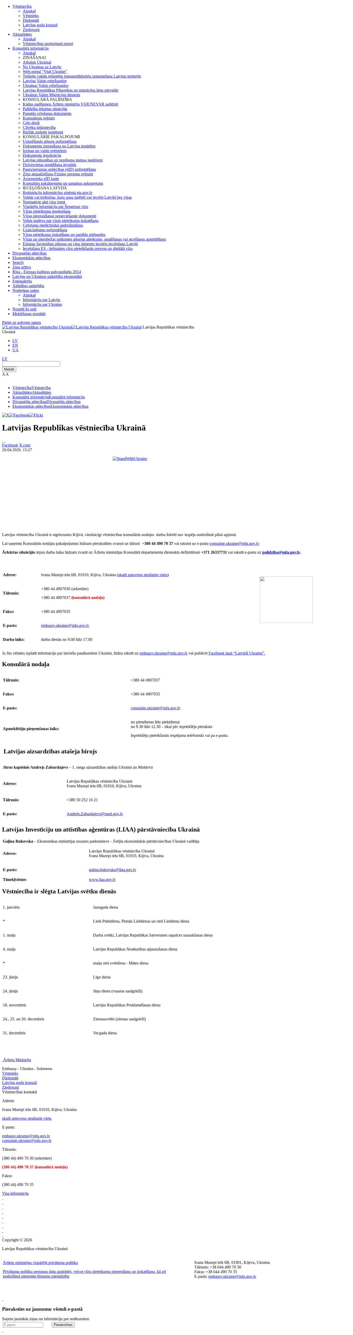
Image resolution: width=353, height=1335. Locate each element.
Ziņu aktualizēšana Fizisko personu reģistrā (58, 174)
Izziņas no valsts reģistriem (44, 151)
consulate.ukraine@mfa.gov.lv (234, 543)
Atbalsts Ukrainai (37, 62)
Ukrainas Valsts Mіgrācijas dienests (51, 95)
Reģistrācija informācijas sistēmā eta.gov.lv (58, 192)
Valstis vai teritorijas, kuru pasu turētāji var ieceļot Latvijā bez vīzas (77, 197)
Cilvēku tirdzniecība (39, 127)
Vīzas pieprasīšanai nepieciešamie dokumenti (59, 216)
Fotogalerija (22, 281)
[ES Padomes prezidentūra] (2, 1207)
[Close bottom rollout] (2, 1299)
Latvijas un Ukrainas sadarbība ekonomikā (47, 276)
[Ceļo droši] (2, 1198)
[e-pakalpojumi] (2, 1212)
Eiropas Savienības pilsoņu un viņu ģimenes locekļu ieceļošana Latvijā (80, 244)
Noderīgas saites (25, 290)
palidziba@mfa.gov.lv (281, 552)
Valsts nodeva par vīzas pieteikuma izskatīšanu (60, 220)
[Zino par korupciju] (2, 1202)
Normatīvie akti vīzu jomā (44, 202)
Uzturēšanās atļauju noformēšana (49, 141)
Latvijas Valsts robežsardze (45, 81)
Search (18, 262)
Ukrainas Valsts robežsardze (45, 85)
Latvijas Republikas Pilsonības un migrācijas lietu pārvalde (70, 90)
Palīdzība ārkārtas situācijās (45, 109)
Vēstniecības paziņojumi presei (48, 43)
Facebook (10, 445)
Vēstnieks (31, 15)
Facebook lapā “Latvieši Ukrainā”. (237, 653)
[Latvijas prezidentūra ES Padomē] (2, 1235)
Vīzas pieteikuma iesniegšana (47, 211)
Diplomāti (31, 20)
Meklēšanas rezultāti (28, 314)
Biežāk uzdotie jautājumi (43, 132)
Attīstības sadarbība (28, 286)
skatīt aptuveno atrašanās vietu (142, 575)
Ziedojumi (31, 29)
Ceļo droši (31, 123)
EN (15, 345)
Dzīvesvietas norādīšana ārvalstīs (49, 164)
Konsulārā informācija (30, 48)
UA (15, 350)
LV (15, 340)
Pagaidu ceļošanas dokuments (47, 113)
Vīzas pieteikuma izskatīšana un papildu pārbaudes (64, 234)
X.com (24, 445)
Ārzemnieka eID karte (41, 178)
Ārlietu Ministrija (17, 1060)
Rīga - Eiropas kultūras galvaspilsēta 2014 (46, 272)
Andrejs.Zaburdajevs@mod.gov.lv (95, 814)
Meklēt (9, 369)
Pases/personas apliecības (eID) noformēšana (59, 169)
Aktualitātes (22, 34)
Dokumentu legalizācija (42, 155)
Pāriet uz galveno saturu (21, 322)
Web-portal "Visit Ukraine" (45, 71)
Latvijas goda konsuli (40, 25)
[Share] (4, 440)
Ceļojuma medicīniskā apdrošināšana (53, 225)
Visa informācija (15, 1193)
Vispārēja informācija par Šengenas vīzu (55, 206)
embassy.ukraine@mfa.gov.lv (65, 625)
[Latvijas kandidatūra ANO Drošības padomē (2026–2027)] (2, 1226)
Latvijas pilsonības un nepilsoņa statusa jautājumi (63, 160)
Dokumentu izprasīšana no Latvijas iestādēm (59, 146)
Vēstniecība (22, 6)
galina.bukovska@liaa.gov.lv (112, 869)
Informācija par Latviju (41, 300)
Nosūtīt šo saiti (24, 309)
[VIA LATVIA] (2, 1230)
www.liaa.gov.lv (102, 879)
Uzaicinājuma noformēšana (45, 230)
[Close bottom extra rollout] (2, 1330)
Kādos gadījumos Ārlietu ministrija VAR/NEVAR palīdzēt (70, 104)
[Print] (2, 440)
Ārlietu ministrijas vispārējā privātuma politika (40, 1262)
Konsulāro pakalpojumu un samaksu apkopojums (63, 183)
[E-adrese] (2, 1221)
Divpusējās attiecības (29, 253)
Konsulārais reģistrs (39, 118)
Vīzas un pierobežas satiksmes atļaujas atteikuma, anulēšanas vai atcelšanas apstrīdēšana (94, 239)
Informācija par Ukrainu (42, 304)
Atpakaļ (29, 11)
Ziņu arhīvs (21, 267)
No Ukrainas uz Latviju (42, 67)
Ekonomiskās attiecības (31, 258)
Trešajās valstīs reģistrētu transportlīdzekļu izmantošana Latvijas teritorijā (82, 76)
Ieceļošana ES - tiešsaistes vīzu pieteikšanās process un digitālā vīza (78, 248)
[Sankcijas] (2, 1216)
